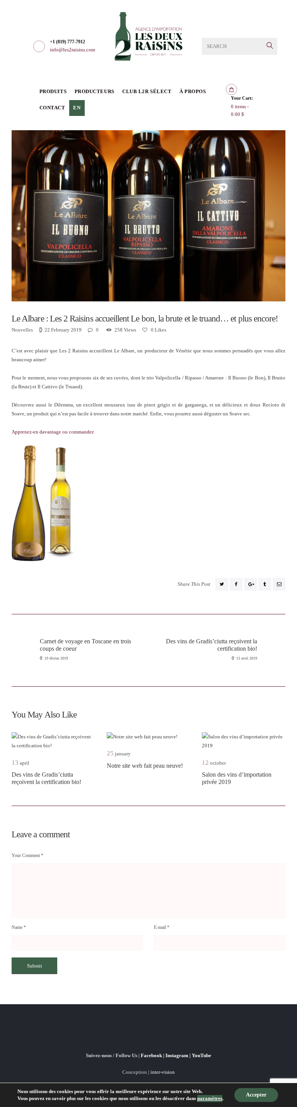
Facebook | (153, 1055)
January (119, 754)
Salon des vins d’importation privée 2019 (236, 778)
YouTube (201, 1055)
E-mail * (161, 927)
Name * (19, 927)
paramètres (209, 1098)
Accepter (256, 1095)
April (20, 763)
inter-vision (162, 1072)
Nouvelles (22, 330)
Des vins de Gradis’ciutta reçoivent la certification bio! (46, 778)
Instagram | (179, 1055)
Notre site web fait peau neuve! (145, 765)
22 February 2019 (63, 330)
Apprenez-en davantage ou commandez (53, 432)
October (214, 763)
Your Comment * (27, 855)
